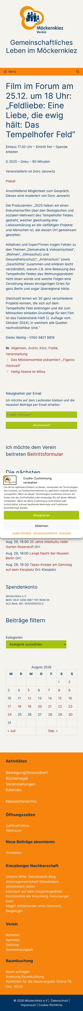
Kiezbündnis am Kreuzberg (27, 896)
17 (9, 706)
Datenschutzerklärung (45, 532)
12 (29, 698)
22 (60, 706)
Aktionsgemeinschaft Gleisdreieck (32, 882)
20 (40, 706)
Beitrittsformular (45, 454)
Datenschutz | (60, 1000)
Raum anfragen (18, 972)
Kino (43, 348)
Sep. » (53, 731)
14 (50, 698)
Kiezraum (13, 891)
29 (60, 714)
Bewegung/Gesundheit (27, 772)
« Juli (11, 731)
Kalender (14, 790)
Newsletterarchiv (21, 801)
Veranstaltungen (21, 784)
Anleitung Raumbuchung (25, 977)
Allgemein (18, 348)
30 (70, 714)
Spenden (13, 940)
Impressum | (30, 1005)
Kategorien (14, 637)
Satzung (12, 945)
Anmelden (14, 853)
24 (10, 714)
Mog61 (11, 906)
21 (50, 706)
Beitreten (13, 935)
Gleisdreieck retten (20, 886)
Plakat (10, 181)
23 (70, 706)
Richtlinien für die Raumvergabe (30, 981)
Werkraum (13, 830)
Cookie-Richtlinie (21, 532)
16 (70, 698)
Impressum (65, 532)
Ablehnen (41, 525)
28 (50, 714)
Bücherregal (17, 778)
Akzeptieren (41, 515)
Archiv (33, 348)
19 (29, 706)
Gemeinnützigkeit (19, 950)
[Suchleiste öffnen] (77, 72)
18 (19, 706)
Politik (53, 348)
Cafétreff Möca (17, 826)
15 (60, 698)
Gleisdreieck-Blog (41, 877)
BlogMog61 (14, 911)
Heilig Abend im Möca (28, 372)
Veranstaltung (16, 354)
